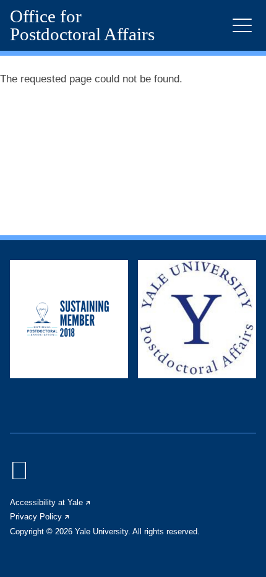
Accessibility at (51, 502)
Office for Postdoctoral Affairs (82, 25)
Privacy (40, 516)
